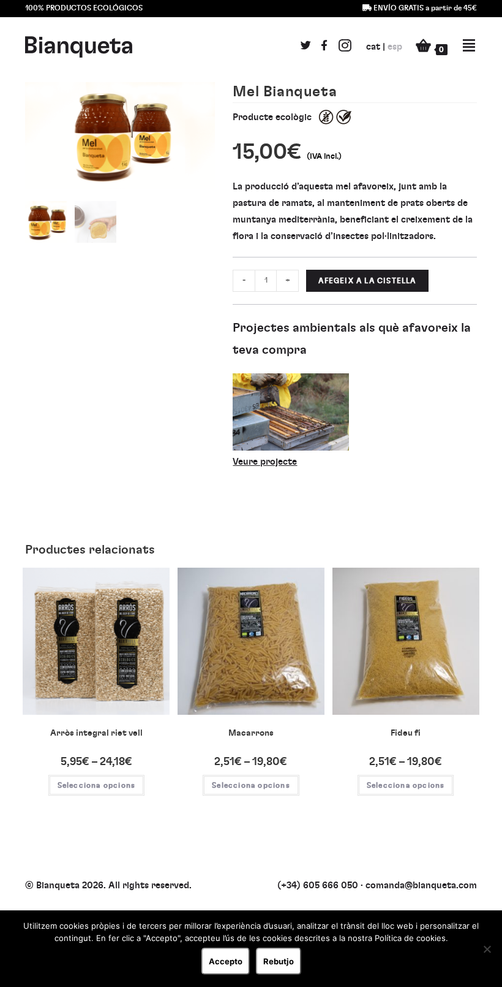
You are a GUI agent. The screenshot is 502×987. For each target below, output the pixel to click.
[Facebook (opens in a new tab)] (324, 47)
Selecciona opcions (97, 785)
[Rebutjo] (487, 949)
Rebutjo (278, 961)
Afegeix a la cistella (367, 280)
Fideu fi (406, 733)
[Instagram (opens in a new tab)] (345, 46)
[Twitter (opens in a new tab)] (306, 47)
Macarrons (251, 733)
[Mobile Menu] (462, 46)
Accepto (225, 961)
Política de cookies (410, 938)
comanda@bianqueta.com (421, 885)
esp (395, 46)
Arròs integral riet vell (96, 733)
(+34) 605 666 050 (317, 885)
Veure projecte (265, 462)
